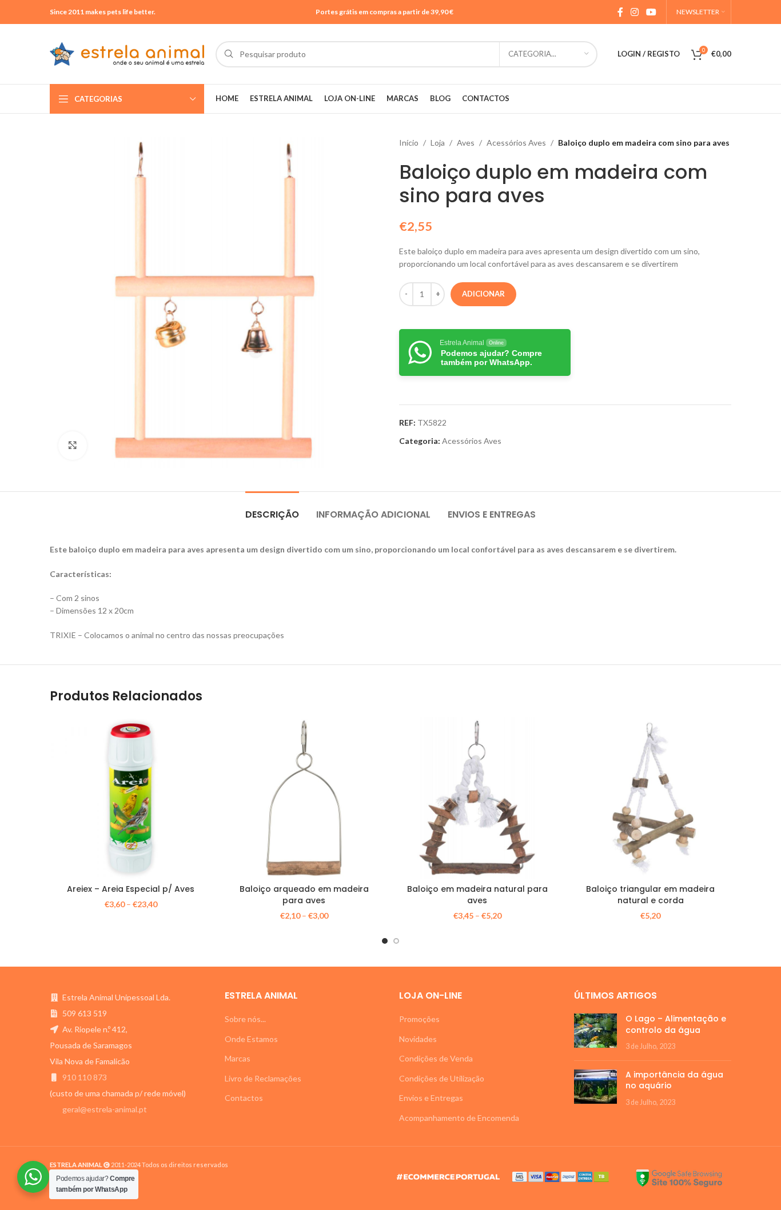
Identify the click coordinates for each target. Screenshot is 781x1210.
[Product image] (131, 798)
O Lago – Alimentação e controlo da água (675, 1024)
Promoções (419, 1019)
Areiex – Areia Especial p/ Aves (130, 889)
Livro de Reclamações (263, 1078)
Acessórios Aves (516, 142)
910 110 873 (84, 1077)
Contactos (244, 1098)
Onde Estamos (251, 1039)
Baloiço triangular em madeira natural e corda (650, 894)
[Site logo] (127, 53)
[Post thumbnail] (595, 1032)
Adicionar (483, 293)
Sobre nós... (245, 1019)
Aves (466, 142)
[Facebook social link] (620, 12)
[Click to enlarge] (72, 445)
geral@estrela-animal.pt (104, 1109)
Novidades (418, 1039)
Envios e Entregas (431, 1098)
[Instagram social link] (634, 12)
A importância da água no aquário (674, 1080)
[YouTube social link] (651, 12)
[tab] (272, 508)
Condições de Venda (436, 1058)
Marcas (237, 1058)
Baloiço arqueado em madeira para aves (304, 894)
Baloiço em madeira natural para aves (477, 894)
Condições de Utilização (441, 1078)
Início (409, 142)
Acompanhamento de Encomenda (459, 1118)
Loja (438, 142)
